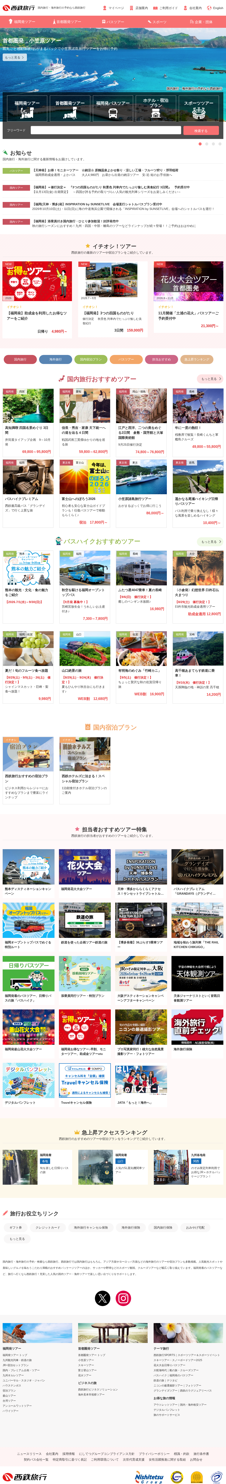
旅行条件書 (201, 1454)
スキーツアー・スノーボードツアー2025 (178, 1360)
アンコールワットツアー (17, 1405)
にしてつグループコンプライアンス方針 (107, 1454)
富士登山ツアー (87, 1370)
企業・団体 (204, 22)
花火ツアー (84, 1375)
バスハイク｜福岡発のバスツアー (173, 1375)
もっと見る (209, 379)
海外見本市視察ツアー (91, 1394)
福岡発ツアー (24, 22)
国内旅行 (20, 359)
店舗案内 (142, 8)
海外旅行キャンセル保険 (91, 1227)
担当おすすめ (161, 359)
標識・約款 (181, 1454)
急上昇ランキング (197, 359)
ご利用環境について (105, 1459)
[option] (113, 75)
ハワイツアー (11, 1410)
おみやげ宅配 (195, 1227)
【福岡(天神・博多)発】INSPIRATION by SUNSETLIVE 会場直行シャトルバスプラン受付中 (97, 204)
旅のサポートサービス (167, 1414)
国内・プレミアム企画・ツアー (21, 1370)
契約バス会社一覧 (36, 1459)
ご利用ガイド (168, 8)
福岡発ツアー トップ (15, 1355)
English (218, 8)
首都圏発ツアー (68, 22)
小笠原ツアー (86, 1360)
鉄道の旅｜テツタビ (165, 1380)
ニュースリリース (29, 1454)
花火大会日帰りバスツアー (169, 1365)
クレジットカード (48, 1227)
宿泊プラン (9, 1390)
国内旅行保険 (163, 1227)
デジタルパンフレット (167, 1409)
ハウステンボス (12, 1385)
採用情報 (68, 1454)
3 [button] (213, 143)
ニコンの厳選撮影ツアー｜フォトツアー (177, 1385)
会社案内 (195, 8)
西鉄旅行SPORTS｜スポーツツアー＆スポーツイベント (187, 1355)
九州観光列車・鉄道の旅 (17, 1360)
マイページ (116, 8)
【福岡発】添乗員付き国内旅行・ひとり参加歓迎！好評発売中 (75, 221)
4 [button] (220, 143)
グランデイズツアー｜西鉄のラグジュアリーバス (183, 1390)
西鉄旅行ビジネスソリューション (98, 1389)
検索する (201, 131)
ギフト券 (15, 1227)
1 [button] (200, 143)
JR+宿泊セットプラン (16, 1365)
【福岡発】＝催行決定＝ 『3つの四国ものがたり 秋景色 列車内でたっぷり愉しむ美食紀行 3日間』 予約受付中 (111, 187)
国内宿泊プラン (91, 359)
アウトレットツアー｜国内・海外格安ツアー (180, 1404)
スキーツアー (86, 1365)
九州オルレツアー (13, 1375)
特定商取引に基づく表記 (70, 1459)
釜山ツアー (9, 1395)
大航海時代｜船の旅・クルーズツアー (176, 1370)
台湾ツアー (9, 1400)
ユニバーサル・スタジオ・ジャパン (24, 1380)
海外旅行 (55, 359)
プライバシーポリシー (154, 1454)
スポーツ (160, 22)
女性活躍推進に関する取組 (167, 1459)
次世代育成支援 (134, 1459)
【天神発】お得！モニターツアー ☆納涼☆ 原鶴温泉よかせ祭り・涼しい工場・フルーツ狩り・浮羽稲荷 (106, 170)
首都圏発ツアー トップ (91, 1355)
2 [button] (207, 143)
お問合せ (196, 1459)
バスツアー (115, 22)
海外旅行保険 (131, 1227)
